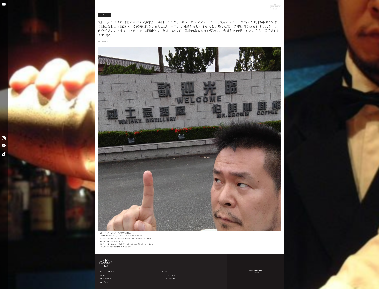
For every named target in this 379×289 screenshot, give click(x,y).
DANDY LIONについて (107, 272)
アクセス (164, 272)
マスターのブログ (105, 279)
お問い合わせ (104, 282)
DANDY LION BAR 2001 (255, 271)
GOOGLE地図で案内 (168, 275)
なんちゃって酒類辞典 (169, 279)
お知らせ (102, 275)
